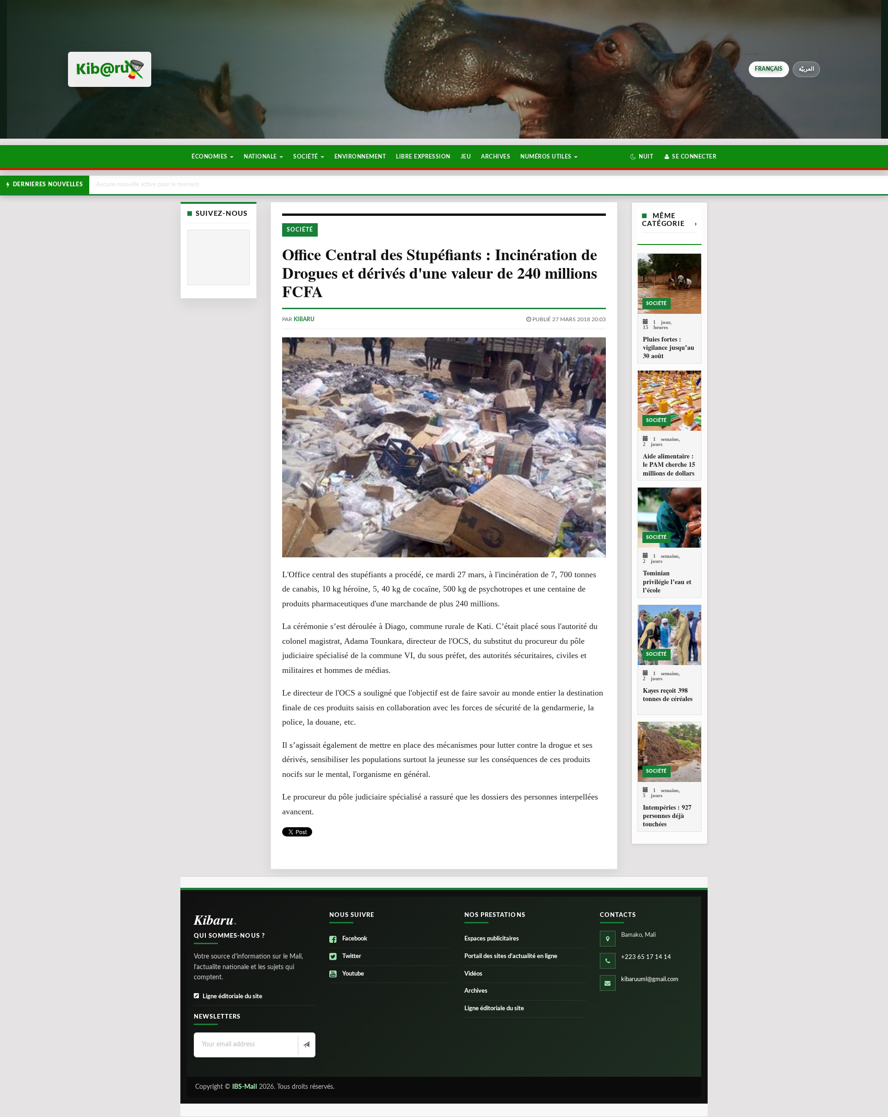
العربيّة (806, 69)
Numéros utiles (546, 156)
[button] (641, 156)
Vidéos (473, 974)
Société (306, 156)
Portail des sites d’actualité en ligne (510, 956)
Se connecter (693, 156)
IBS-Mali (244, 1087)
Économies (210, 156)
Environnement (360, 156)
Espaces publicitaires (491, 939)
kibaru (304, 319)
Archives (495, 156)
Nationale (261, 156)
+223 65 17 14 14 (646, 957)
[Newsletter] (305, 1045)
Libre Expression (423, 156)
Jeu (466, 156)
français (769, 69)
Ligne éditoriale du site (232, 997)
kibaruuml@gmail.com (649, 980)
